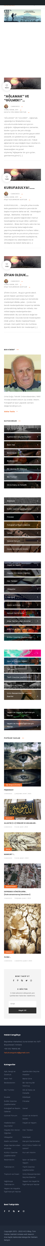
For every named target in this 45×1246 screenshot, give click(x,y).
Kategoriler (26, 1237)
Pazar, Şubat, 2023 (21, 858)
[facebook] (13, 980)
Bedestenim (9, 1083)
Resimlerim (9, 1160)
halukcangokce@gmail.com (17, 1052)
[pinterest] (17, 980)
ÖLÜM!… (7, 957)
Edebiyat (9, 952)
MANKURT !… (9, 854)
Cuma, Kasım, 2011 (11, 110)
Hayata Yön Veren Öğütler (15, 112)
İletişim (7, 1240)
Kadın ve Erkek (11, 1141)
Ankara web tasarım (25, 1234)
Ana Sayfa (8, 1237)
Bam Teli (8, 1079)
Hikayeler (8, 1137)
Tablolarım (9, 1167)
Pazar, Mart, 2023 (21, 827)
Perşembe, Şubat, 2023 (23, 898)
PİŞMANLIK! (9, 790)
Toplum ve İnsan (11, 1174)
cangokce (15, 106)
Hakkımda (17, 1237)
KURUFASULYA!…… (19, 187)
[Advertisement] (22, 46)
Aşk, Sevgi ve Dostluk (13, 785)
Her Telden (27, 1130)
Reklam (34, 1237)
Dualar (7, 1097)
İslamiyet (9, 818)
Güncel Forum (11, 887)
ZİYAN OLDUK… (16, 275)
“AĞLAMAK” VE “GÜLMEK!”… (16, 98)
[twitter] (26, 980)
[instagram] (31, 980)
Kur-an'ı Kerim (29, 1152)
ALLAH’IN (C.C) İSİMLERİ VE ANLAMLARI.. (20, 823)
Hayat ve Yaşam (29, 1123)
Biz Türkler (9, 1090)
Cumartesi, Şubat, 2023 (23, 961)
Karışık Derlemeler (31, 1141)
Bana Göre (27, 1079)
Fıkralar (26, 1101)
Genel (8, 849)
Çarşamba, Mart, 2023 (23, 794)
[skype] (22, 980)
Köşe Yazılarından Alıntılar (15, 200)
